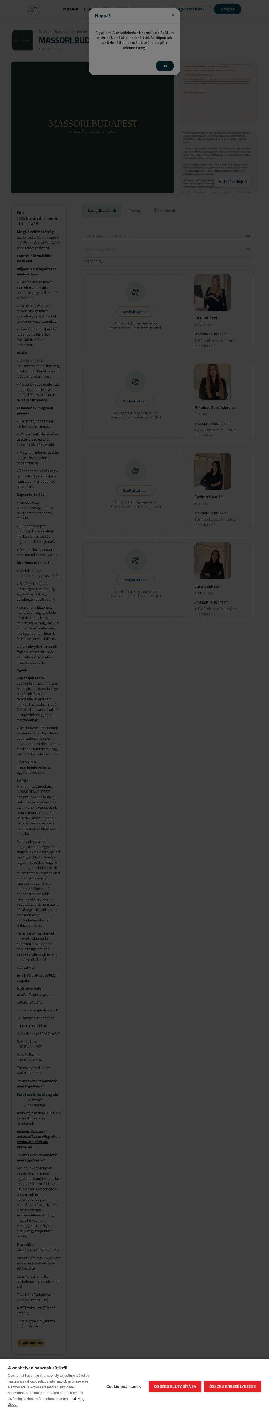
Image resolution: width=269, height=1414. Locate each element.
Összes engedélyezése (232, 1387)
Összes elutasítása (175, 1387)
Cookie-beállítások (123, 1387)
